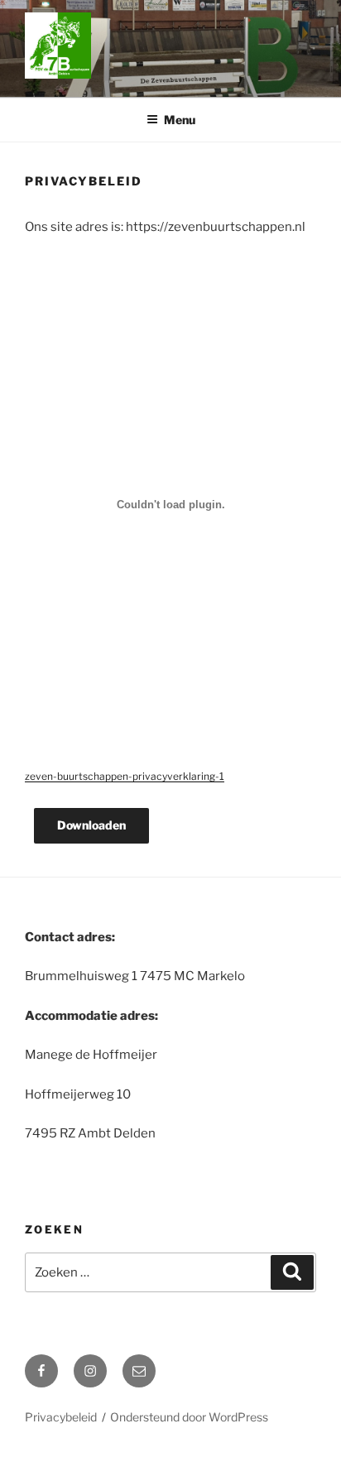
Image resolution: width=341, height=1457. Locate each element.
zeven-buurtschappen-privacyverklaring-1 (124, 776)
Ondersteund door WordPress (189, 1417)
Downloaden (91, 825)
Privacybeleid (61, 1417)
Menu (179, 120)
